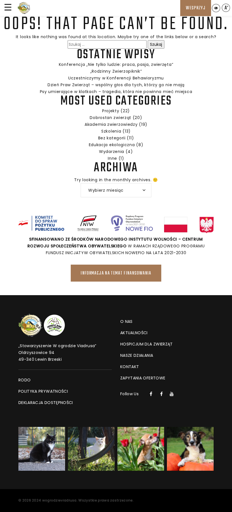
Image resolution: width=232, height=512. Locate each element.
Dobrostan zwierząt (110, 117)
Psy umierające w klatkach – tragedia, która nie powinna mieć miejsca (116, 91)
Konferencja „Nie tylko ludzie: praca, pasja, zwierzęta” (116, 64)
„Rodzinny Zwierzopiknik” (116, 71)
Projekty (110, 111)
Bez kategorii (112, 138)
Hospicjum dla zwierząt (146, 344)
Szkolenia (111, 131)
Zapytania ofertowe (142, 378)
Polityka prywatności (43, 391)
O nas (126, 321)
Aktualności (134, 333)
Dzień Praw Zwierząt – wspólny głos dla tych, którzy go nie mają (116, 85)
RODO (24, 380)
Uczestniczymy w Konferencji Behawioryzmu (116, 78)
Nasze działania (136, 355)
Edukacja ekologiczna (112, 145)
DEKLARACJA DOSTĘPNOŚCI (45, 402)
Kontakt (129, 367)
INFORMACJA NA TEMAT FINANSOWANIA (116, 273)
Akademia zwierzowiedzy (111, 124)
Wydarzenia (111, 151)
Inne (112, 158)
